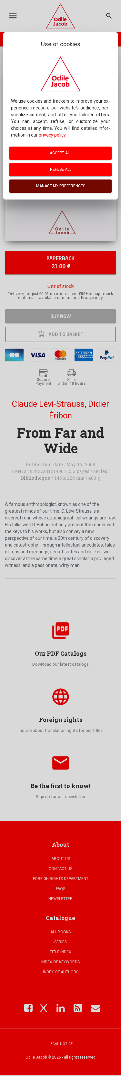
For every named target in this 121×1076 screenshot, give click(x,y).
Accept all (61, 153)
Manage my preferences (60, 186)
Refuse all (60, 169)
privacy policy (52, 135)
